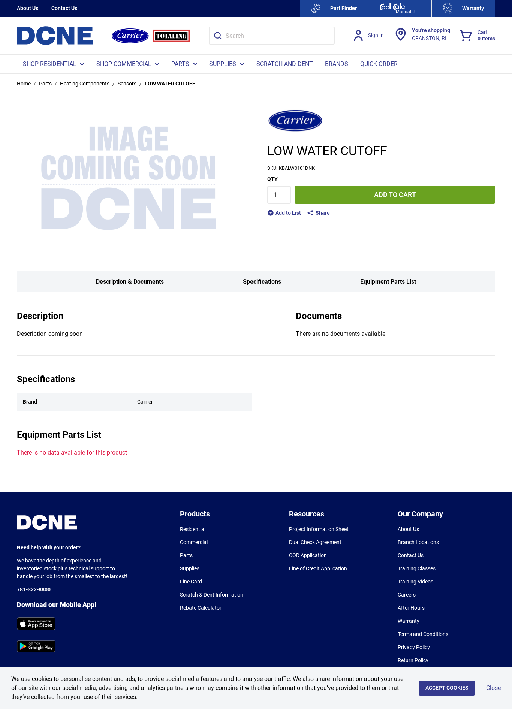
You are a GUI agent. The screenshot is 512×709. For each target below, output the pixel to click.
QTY (272, 179)
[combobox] (272, 36)
